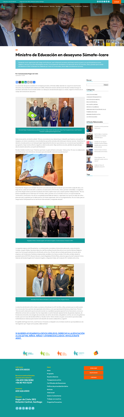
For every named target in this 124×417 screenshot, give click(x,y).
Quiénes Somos (21, 6)
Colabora (85, 6)
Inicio (49, 370)
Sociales (58, 6)
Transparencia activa (68, 6)
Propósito (50, 374)
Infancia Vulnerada (93, 107)
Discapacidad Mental (93, 99)
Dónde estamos (44, 6)
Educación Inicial (92, 102)
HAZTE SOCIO (94, 372)
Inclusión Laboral (92, 104)
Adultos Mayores (92, 94)
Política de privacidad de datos (57, 386)
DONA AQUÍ (93, 368)
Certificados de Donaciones (56, 383)
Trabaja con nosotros (54, 399)
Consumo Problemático (94, 97)
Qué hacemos (33, 6)
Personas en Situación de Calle (96, 109)
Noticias (52, 6)
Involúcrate (78, 6)
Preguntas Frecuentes (54, 402)
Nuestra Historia (52, 377)
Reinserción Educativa (93, 114)
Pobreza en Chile (92, 112)
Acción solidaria (92, 117)
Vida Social (50, 392)
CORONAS (94, 377)
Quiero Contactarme (54, 396)
